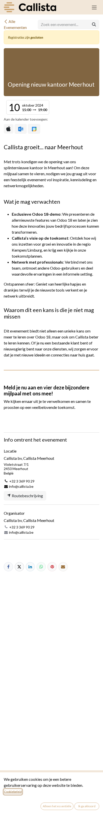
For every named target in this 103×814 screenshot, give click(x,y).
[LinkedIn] (30, 566)
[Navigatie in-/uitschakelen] (94, 7)
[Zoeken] (94, 24)
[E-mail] (63, 566)
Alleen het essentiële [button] (57, 806)
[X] (19, 566)
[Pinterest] (52, 566)
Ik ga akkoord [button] (87, 806)
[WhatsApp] (41, 566)
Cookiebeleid (13, 792)
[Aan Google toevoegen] (34, 129)
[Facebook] (8, 566)
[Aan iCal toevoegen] (9, 129)
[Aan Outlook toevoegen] (20, 129)
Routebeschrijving (27, 495)
